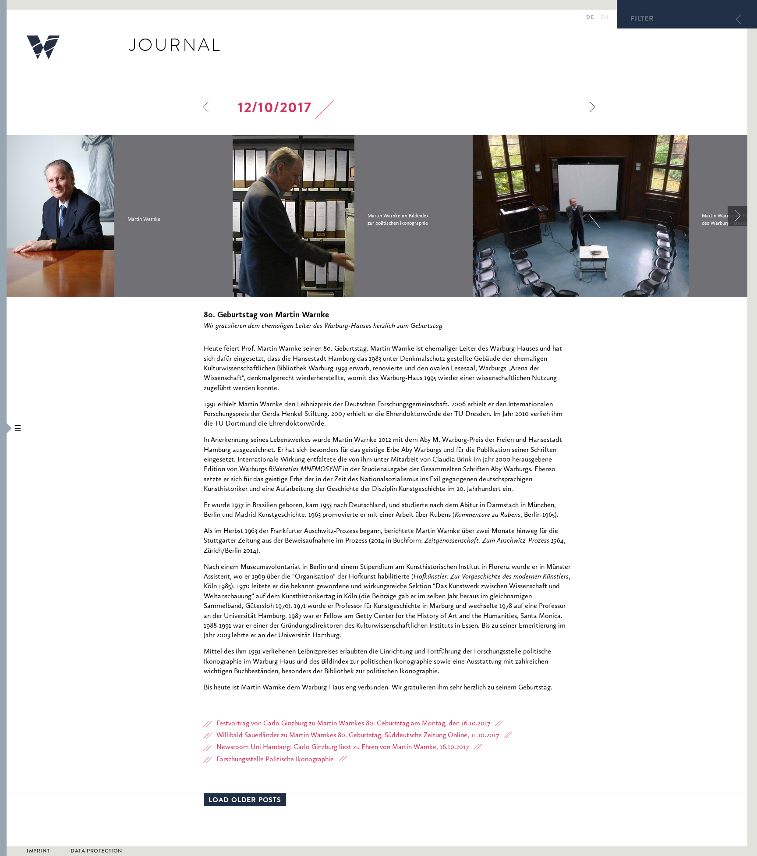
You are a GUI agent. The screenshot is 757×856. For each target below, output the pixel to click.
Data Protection (96, 851)
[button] (3, 428)
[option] (120, 216)
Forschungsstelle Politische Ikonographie (275, 759)
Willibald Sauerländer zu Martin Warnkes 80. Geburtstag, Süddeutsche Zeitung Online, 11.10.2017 (357, 735)
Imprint (38, 851)
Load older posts (245, 800)
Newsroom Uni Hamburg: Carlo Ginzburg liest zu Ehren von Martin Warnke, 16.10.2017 (342, 747)
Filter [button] (642, 19)
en (604, 18)
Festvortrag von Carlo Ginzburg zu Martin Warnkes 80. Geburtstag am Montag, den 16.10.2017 (353, 723)
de (590, 18)
